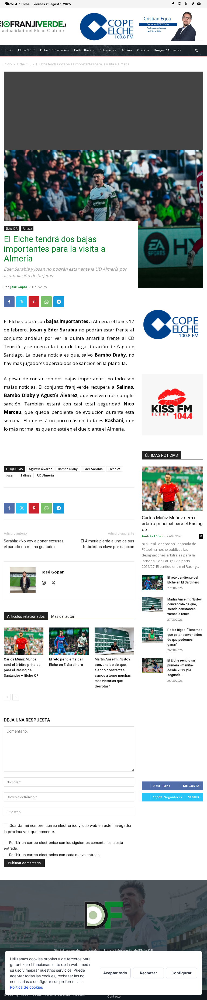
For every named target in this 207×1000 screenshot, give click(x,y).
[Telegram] (58, 301)
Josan (10, 475)
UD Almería (45, 475)
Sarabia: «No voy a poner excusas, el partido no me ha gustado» (34, 544)
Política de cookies (26, 987)
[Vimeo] (192, 4)
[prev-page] (7, 697)
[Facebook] (173, 4)
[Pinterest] (34, 301)
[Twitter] (186, 4)
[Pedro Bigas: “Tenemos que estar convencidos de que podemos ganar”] (152, 635)
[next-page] (15, 697)
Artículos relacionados (26, 616)
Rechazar (148, 973)
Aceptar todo (115, 973)
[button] (197, 50)
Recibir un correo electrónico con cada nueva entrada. (55, 855)
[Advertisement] (103, 109)
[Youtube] (199, 4)
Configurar (181, 973)
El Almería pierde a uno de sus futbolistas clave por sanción (107, 544)
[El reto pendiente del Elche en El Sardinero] (69, 641)
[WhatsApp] (46, 301)
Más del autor (62, 616)
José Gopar (18, 287)
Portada (27, 228)
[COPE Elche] (134, 26)
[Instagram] (179, 4)
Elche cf (114, 469)
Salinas (25, 475)
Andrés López (152, 536)
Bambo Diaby (68, 469)
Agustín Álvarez (40, 469)
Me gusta (191, 786)
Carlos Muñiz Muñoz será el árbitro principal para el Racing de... (172, 523)
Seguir (193, 797)
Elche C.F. (11, 228)
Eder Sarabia (93, 469)
